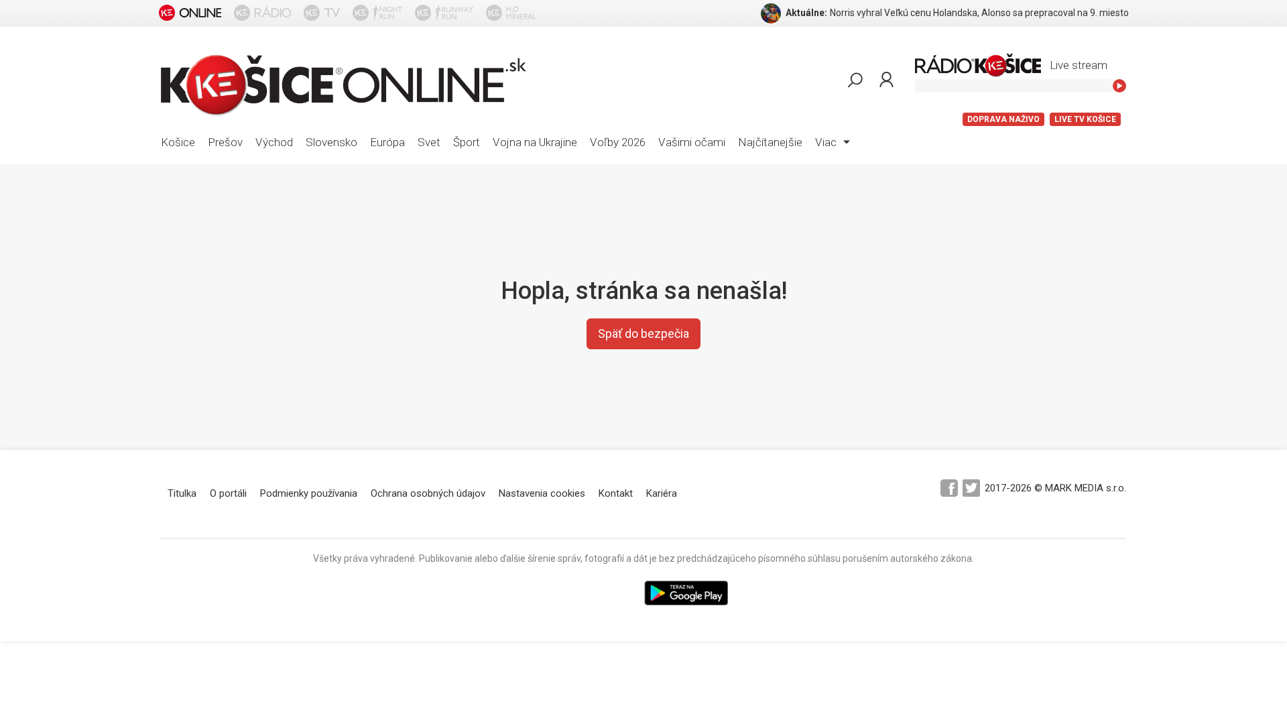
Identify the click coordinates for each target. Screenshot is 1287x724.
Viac (827, 142)
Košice (178, 142)
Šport (466, 142)
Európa (387, 142)
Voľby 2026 (618, 142)
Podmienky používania (308, 493)
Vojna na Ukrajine (535, 142)
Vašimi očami (691, 142)
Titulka (182, 493)
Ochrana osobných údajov (428, 493)
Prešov (225, 142)
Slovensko (331, 142)
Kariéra (661, 493)
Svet (429, 142)
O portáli (228, 493)
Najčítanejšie (770, 142)
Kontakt (616, 493)
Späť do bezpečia (643, 333)
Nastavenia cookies (542, 493)
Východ (274, 142)
